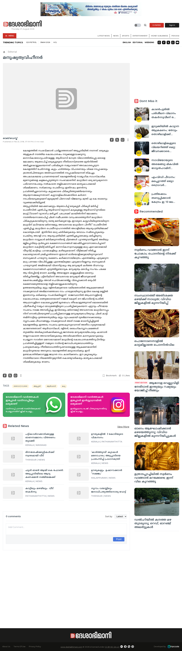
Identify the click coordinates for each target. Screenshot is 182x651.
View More (123, 426)
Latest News (104, 36)
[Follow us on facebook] (164, 42)
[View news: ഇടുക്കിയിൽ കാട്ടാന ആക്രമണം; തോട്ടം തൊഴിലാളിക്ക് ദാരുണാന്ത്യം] (141, 131)
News (115, 36)
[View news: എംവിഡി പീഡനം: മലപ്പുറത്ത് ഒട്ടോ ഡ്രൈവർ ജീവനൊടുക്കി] (141, 181)
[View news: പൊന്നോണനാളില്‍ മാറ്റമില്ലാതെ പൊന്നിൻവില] (156, 323)
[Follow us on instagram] (159, 42)
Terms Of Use (19, 646)
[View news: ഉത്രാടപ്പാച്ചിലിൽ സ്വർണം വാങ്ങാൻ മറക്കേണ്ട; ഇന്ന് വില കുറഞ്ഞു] (156, 456)
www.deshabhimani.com (71, 647)
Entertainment (140, 36)
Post (119, 539)
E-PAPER (157, 25)
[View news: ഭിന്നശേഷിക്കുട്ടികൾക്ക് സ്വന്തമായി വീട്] (13, 457)
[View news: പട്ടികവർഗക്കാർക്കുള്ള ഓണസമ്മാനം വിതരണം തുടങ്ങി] (13, 438)
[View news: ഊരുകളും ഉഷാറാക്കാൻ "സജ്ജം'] (79, 475)
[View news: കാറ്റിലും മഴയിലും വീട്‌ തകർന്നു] (13, 493)
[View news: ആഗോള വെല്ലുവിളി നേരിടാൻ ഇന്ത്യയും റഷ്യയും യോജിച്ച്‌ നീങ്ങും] (156, 365)
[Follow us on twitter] (168, 42)
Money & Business (159, 36)
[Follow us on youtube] (177, 42)
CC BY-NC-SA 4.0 (112, 647)
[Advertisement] (66, 584)
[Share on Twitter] (117, 140)
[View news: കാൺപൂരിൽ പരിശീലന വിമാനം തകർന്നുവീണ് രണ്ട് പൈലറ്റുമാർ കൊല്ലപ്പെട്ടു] (141, 114)
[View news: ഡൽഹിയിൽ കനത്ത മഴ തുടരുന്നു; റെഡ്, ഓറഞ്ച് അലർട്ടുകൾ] (156, 502)
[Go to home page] (23, 23)
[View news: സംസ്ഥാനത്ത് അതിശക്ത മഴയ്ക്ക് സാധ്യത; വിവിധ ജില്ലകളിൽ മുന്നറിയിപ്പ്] (156, 278)
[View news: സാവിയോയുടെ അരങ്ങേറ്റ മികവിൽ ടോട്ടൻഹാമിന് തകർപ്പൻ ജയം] (141, 164)
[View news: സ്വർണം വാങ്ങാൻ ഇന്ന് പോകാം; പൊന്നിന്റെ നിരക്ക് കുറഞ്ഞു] (156, 232)
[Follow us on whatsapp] (173, 42)
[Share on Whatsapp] (122, 140)
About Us (6, 646)
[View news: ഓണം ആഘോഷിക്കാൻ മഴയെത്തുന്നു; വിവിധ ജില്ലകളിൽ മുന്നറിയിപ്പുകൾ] (156, 411)
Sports (125, 36)
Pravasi (175, 36)
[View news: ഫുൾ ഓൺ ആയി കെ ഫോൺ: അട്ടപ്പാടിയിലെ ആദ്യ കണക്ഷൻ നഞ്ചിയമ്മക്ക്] (13, 475)
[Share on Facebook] (112, 140)
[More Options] (128, 140)
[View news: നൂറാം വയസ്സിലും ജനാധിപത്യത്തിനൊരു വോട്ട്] (79, 493)
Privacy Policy (35, 646)
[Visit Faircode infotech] (173, 646)
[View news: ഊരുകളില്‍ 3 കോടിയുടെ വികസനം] (79, 438)
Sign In (172, 25)
